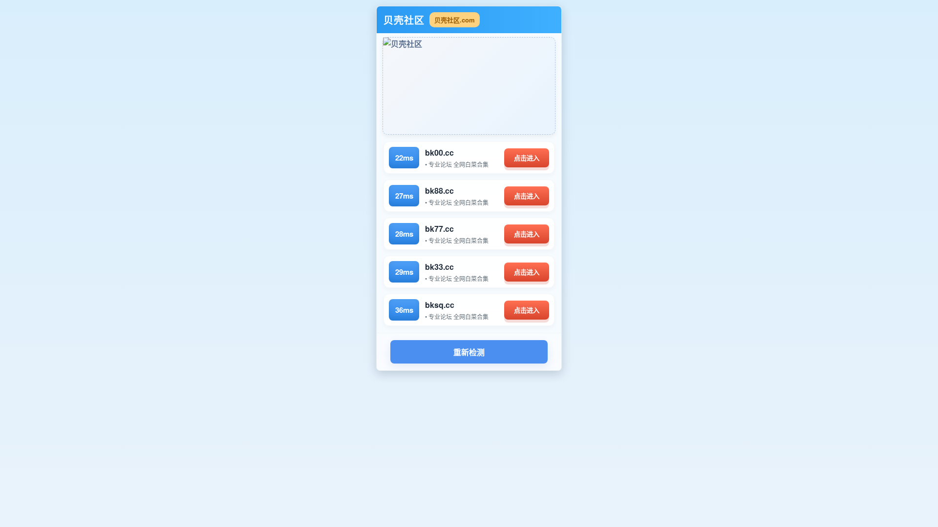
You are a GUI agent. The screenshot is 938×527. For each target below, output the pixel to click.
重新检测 (469, 352)
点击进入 (526, 158)
